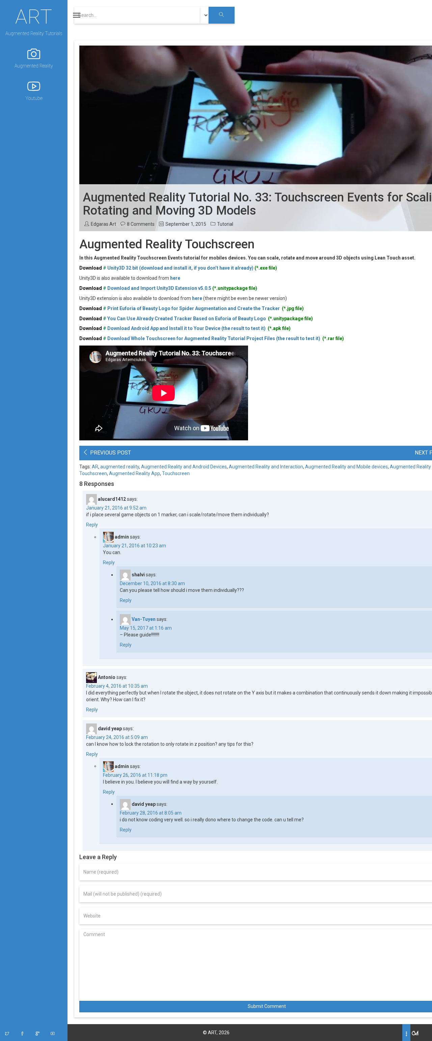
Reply (92, 524)
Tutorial (225, 224)
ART (33, 16)
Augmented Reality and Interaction (266, 466)
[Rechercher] (222, 15)
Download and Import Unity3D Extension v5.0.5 (159, 288)
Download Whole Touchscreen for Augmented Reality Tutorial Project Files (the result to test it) (214, 338)
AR (95, 466)
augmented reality (119, 466)
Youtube (34, 98)
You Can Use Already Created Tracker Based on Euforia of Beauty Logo (187, 318)
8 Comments (141, 224)
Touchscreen (176, 473)
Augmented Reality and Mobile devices (346, 466)
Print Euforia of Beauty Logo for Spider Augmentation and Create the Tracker (194, 308)
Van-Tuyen (144, 619)
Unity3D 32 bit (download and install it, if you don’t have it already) (179, 268)
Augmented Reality (34, 66)
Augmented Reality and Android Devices (184, 466)
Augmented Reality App (134, 473)
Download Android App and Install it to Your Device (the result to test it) (187, 328)
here (175, 278)
